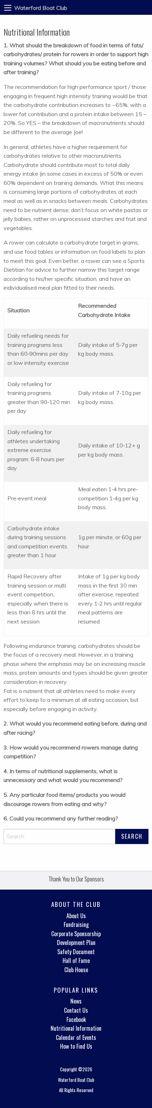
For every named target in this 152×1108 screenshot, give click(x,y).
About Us (76, 915)
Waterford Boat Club (40, 7)
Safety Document (76, 951)
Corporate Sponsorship (76, 933)
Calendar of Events (76, 1037)
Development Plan (76, 942)
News (76, 1001)
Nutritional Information (76, 1028)
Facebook (76, 1019)
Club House (76, 969)
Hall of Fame (76, 960)
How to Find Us (76, 1046)
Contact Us (76, 1010)
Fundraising (76, 924)
